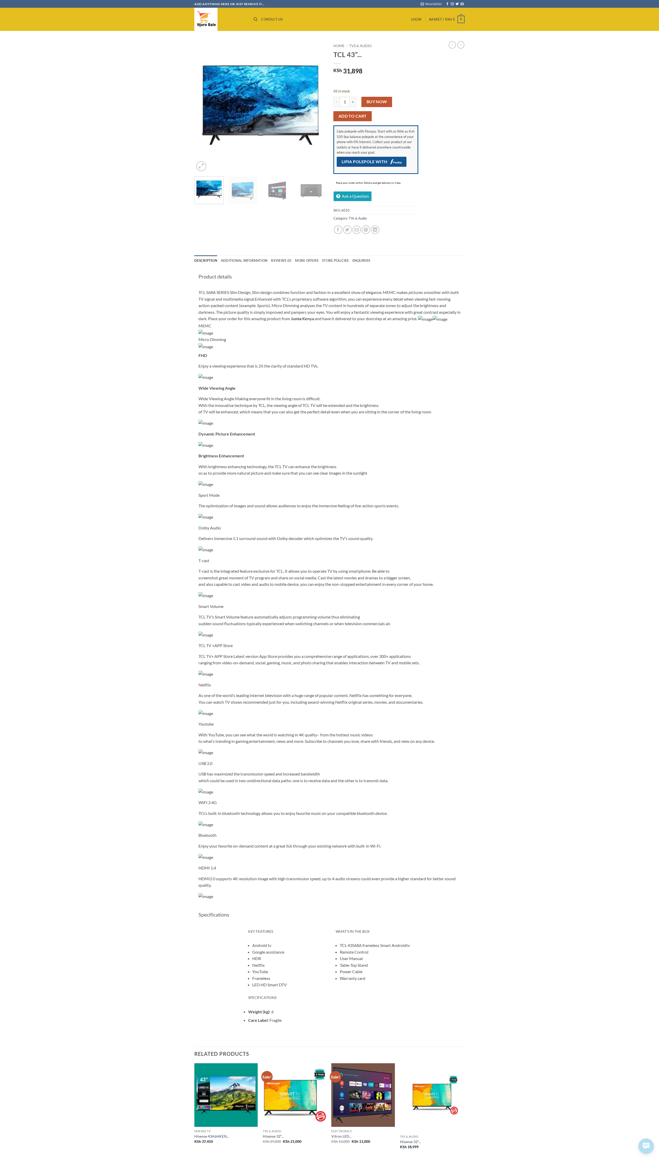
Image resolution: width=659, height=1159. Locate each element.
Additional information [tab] (244, 260)
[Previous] (203, 107)
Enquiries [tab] (361, 260)
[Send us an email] (462, 4)
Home (338, 46)
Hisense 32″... (273, 1136)
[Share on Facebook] (338, 229)
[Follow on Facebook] (447, 4)
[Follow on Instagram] (452, 4)
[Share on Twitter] (347, 229)
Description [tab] (205, 260)
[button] (431, 4)
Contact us (272, 19)
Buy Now (377, 101)
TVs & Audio (360, 46)
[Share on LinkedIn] (375, 229)
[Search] (255, 19)
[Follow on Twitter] (457, 4)
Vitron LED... (341, 1136)
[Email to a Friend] (356, 229)
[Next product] (452, 44)
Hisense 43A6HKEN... (211, 1136)
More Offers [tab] (306, 260)
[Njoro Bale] (220, 19)
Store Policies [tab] (335, 260)
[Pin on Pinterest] (366, 229)
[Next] (316, 107)
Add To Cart (353, 116)
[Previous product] (460, 44)
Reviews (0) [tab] (281, 260)
